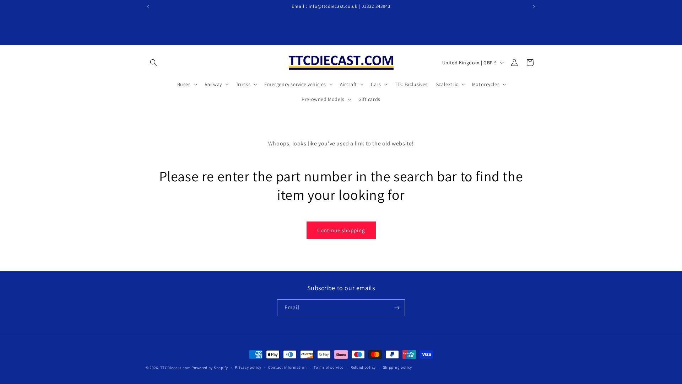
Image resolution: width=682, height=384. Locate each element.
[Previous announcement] (148, 7)
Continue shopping (341, 230)
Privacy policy (248, 367)
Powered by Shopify (209, 367)
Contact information (287, 367)
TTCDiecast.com (175, 367)
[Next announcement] (534, 7)
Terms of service (328, 367)
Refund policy (363, 367)
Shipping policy (397, 367)
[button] (153, 62)
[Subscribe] (397, 307)
